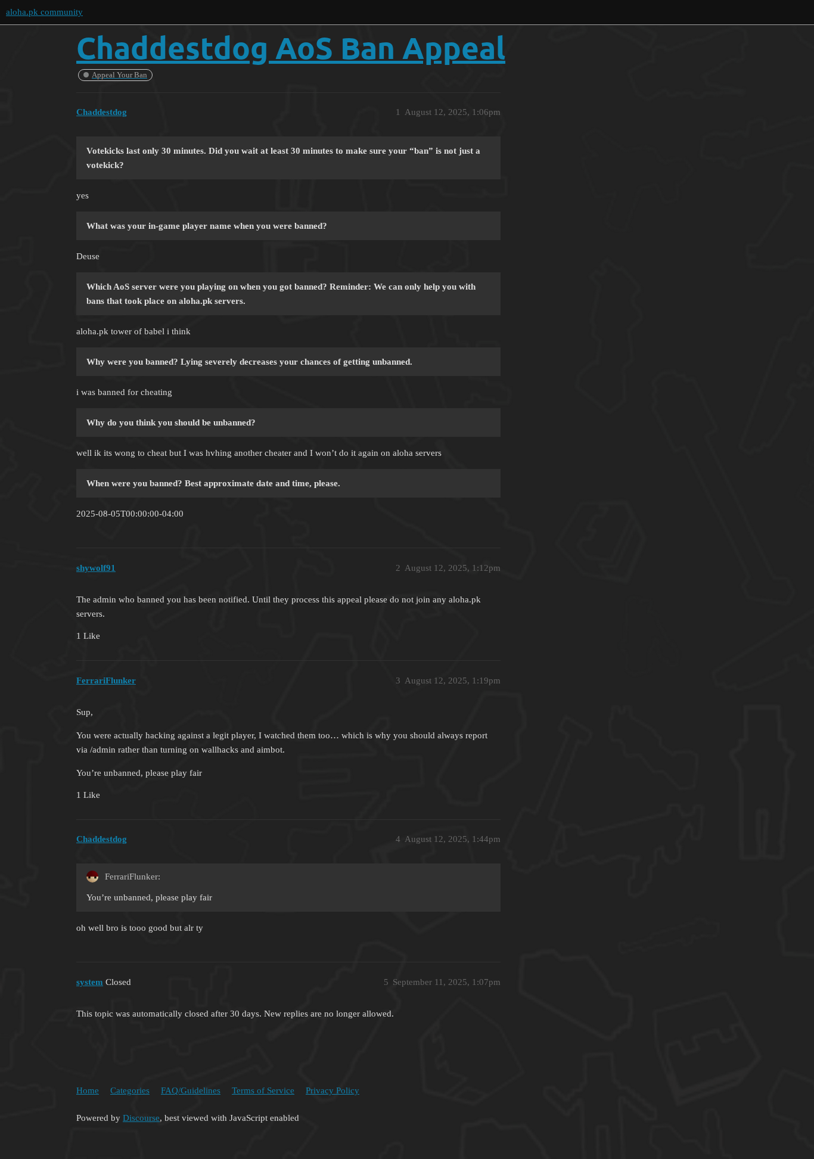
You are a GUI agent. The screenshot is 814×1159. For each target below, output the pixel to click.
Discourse (141, 1118)
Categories (130, 1090)
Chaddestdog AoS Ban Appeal (290, 47)
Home (87, 1090)
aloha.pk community (44, 12)
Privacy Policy (332, 1090)
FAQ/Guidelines (190, 1090)
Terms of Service (263, 1090)
